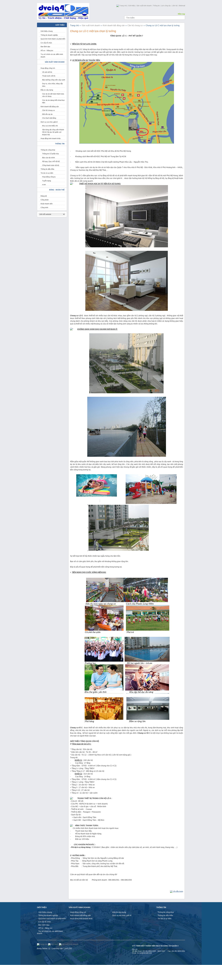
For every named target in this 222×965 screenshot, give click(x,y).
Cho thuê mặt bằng (49, 118)
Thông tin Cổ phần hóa (50, 154)
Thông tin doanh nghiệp (49, 35)
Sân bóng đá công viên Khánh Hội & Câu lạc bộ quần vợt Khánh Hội (53, 132)
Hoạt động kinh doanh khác (51, 138)
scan (44, 184)
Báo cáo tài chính (48, 157)
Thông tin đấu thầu (47, 169)
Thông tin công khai (48, 150)
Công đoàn (45, 200)
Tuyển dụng (46, 181)
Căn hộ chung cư (48, 110)
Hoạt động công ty (49, 177)
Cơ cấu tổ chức (46, 43)
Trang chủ (123, 5)
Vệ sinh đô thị (47, 72)
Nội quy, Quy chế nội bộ (51, 161)
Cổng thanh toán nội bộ (50, 165)
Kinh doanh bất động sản (50, 106)
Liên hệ (174, 5)
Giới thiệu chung (47, 31)
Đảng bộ (44, 196)
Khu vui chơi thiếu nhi (50, 126)
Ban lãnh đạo (45, 46)
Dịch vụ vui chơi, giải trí (49, 122)
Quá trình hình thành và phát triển (53, 39)
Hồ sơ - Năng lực (47, 50)
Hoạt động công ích (48, 68)
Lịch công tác (166, 5)
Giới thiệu (131, 5)
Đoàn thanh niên (47, 204)
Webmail (182, 5)
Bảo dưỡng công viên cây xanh (53, 80)
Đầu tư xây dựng (47, 90)
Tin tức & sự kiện (47, 173)
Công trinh (44, 207)
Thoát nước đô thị (48, 76)
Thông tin (156, 5)
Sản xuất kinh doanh (144, 5)
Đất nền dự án (47, 114)
